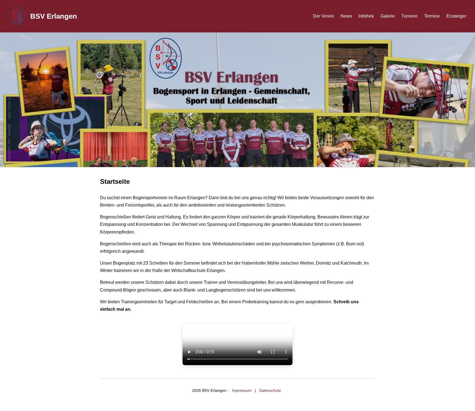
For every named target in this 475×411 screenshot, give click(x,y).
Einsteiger (456, 16)
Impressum (242, 390)
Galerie (387, 16)
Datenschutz (270, 390)
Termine (432, 16)
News (346, 16)
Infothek (366, 16)
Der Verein (323, 16)
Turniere (409, 16)
